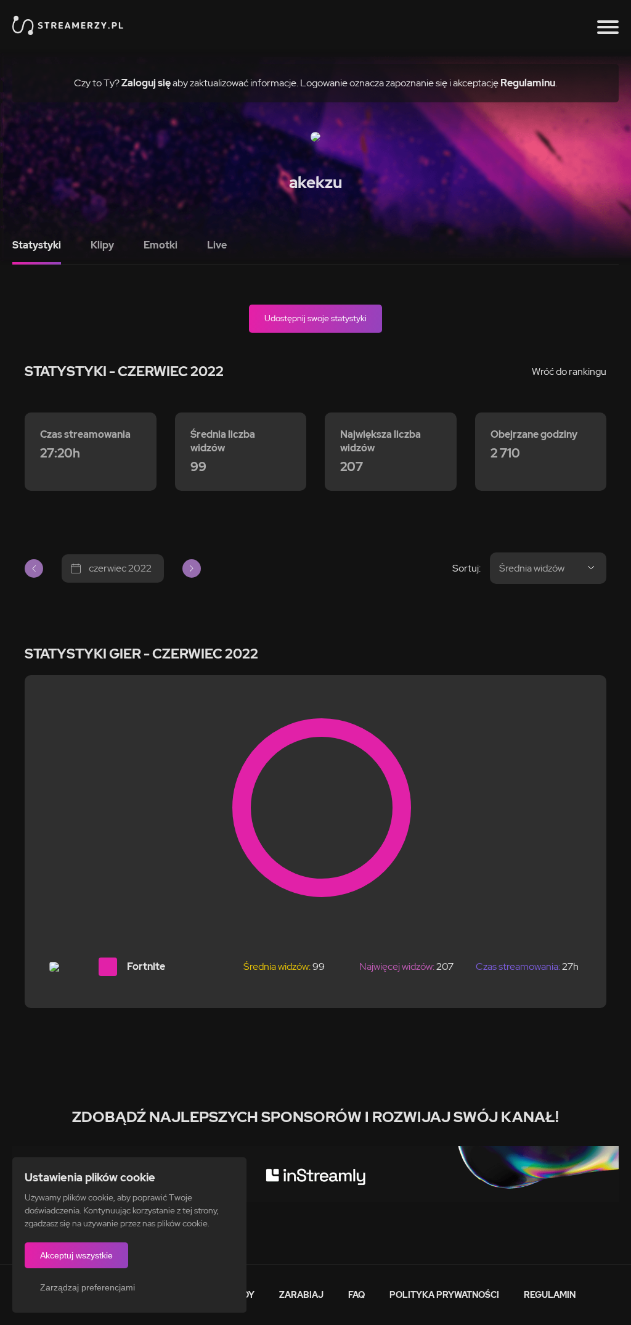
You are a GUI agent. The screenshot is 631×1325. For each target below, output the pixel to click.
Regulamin (550, 1294)
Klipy (102, 245)
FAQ (356, 1294)
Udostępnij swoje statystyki (315, 318)
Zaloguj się (146, 82)
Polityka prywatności (444, 1294)
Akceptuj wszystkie (76, 1255)
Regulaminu (527, 82)
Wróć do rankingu (569, 371)
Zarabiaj (301, 1294)
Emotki (160, 245)
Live (217, 245)
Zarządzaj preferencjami (87, 1287)
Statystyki (36, 245)
